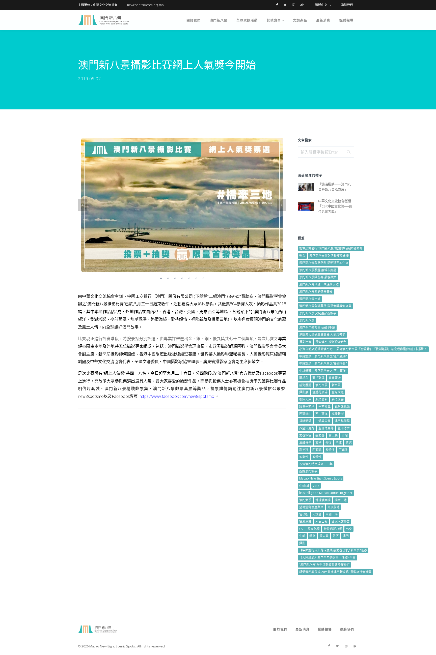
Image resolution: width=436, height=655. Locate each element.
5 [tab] (189, 278)
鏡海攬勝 (305, 385)
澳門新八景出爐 (309, 299)
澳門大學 (305, 500)
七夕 (349, 529)
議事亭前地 (306, 406)
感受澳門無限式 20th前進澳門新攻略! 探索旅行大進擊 (335, 572)
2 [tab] (168, 278)
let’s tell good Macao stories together (325, 493)
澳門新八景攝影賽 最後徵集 (317, 277)
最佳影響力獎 (333, 529)
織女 (312, 536)
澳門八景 (321, 385)
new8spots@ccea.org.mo (145, 5)
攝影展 (303, 392)
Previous (82, 205)
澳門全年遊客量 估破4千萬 (317, 327)
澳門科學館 (342, 421)
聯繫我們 (347, 5)
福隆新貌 (305, 421)
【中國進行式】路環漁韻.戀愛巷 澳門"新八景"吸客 (333, 550)
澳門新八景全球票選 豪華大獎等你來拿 (325, 306)
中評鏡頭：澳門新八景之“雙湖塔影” (323, 363)
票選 (349, 442)
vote (316, 486)
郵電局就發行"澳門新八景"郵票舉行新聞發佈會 (330, 248)
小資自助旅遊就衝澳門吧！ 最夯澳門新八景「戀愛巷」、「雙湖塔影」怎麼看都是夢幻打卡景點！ (363, 349)
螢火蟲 (324, 536)
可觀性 (343, 450)
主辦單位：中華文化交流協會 (97, 5)
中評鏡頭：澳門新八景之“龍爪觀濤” (323, 356)
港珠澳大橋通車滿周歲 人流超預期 (322, 335)
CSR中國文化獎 (309, 529)
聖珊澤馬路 (326, 428)
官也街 (303, 514)
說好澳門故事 (308, 471)
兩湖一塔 (331, 514)
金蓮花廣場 (320, 392)
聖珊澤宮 (344, 428)
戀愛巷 (319, 435)
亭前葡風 (324, 406)
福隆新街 (338, 414)
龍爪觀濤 (318, 378)
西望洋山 (305, 414)
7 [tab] (203, 278)
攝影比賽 (305, 342)
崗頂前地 (334, 507)
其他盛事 (274, 20)
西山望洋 (321, 414)
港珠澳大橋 (323, 500)
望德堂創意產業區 (311, 507)
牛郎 (302, 536)
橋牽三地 (341, 500)
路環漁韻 (338, 399)
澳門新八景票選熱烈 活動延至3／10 (323, 263)
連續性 (316, 457)
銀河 (336, 536)
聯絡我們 (347, 629)
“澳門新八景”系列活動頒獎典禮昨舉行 (324, 564)
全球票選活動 (247, 20)
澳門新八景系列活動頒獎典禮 (329, 256)
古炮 (345, 435)
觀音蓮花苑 (342, 406)
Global (304, 486)
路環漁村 (321, 399)
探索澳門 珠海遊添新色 (330, 342)
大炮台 (316, 514)
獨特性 (330, 450)
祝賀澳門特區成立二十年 (316, 464)
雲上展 (333, 435)
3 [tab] (175, 278)
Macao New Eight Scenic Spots (320, 478)
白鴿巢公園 (323, 421)
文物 (318, 442)
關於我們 (193, 20)
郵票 (302, 256)
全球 (339, 442)
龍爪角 (303, 378)
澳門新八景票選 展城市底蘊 (317, 270)
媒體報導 (346, 20)
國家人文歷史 (341, 521)
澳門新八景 (218, 20)
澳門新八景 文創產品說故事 (317, 313)
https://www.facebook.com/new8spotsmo (177, 396)
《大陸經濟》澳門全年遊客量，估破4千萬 (327, 557)
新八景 (336, 385)
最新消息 (323, 20)
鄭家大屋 (305, 399)
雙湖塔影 (305, 521)
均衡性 (303, 457)
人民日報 (321, 521)
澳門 (346, 536)
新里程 (303, 450)
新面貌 (316, 450)
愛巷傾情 (305, 435)
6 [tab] (196, 278)
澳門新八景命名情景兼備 (316, 291)
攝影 (302, 543)
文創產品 (300, 20)
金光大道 (338, 392)
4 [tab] (182, 278)
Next (281, 205)
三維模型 (305, 442)
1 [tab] (161, 278)
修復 (328, 442)
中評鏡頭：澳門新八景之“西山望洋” (323, 371)
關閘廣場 (335, 378)
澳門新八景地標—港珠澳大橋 (319, 284)
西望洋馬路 (306, 428)
